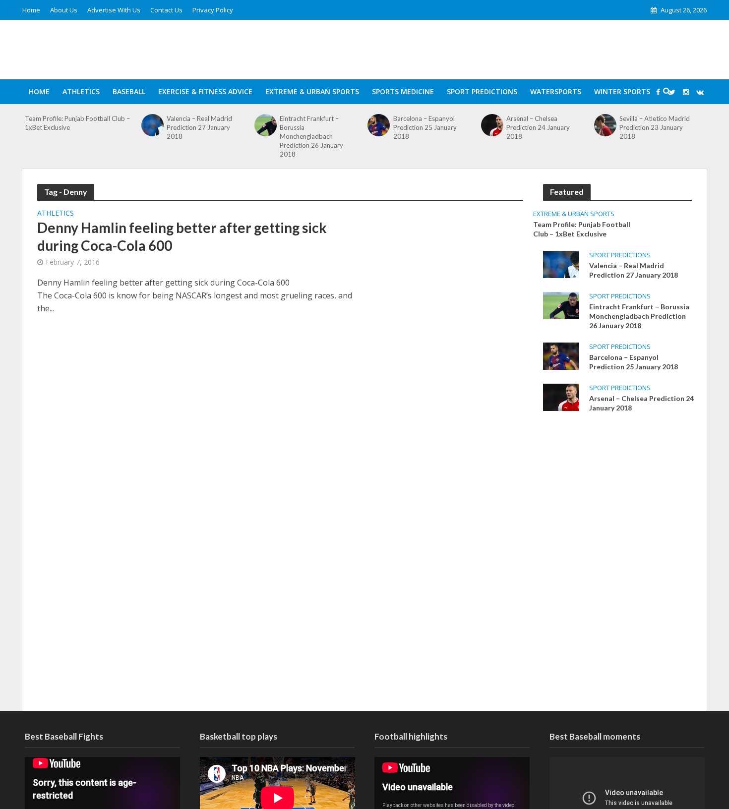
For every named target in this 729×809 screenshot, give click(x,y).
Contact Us (166, 9)
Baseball (129, 91)
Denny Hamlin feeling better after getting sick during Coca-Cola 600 (182, 236)
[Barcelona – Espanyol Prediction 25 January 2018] (378, 125)
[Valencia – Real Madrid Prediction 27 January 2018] (152, 125)
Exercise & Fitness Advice (205, 91)
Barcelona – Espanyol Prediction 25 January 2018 (425, 127)
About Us (63, 9)
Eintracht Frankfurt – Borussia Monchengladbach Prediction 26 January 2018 (311, 136)
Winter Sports (622, 91)
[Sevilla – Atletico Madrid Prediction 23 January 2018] (605, 125)
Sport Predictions (482, 91)
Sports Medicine (403, 91)
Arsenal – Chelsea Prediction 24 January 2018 (538, 127)
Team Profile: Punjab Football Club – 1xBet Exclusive (77, 123)
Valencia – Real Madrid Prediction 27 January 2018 (199, 127)
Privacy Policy (212, 9)
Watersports (555, 91)
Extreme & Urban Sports (312, 91)
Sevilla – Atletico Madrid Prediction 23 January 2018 (654, 127)
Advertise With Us (113, 9)
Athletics (81, 91)
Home (31, 9)
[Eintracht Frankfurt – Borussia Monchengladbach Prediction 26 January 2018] (265, 125)
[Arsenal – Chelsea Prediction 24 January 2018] (492, 125)
